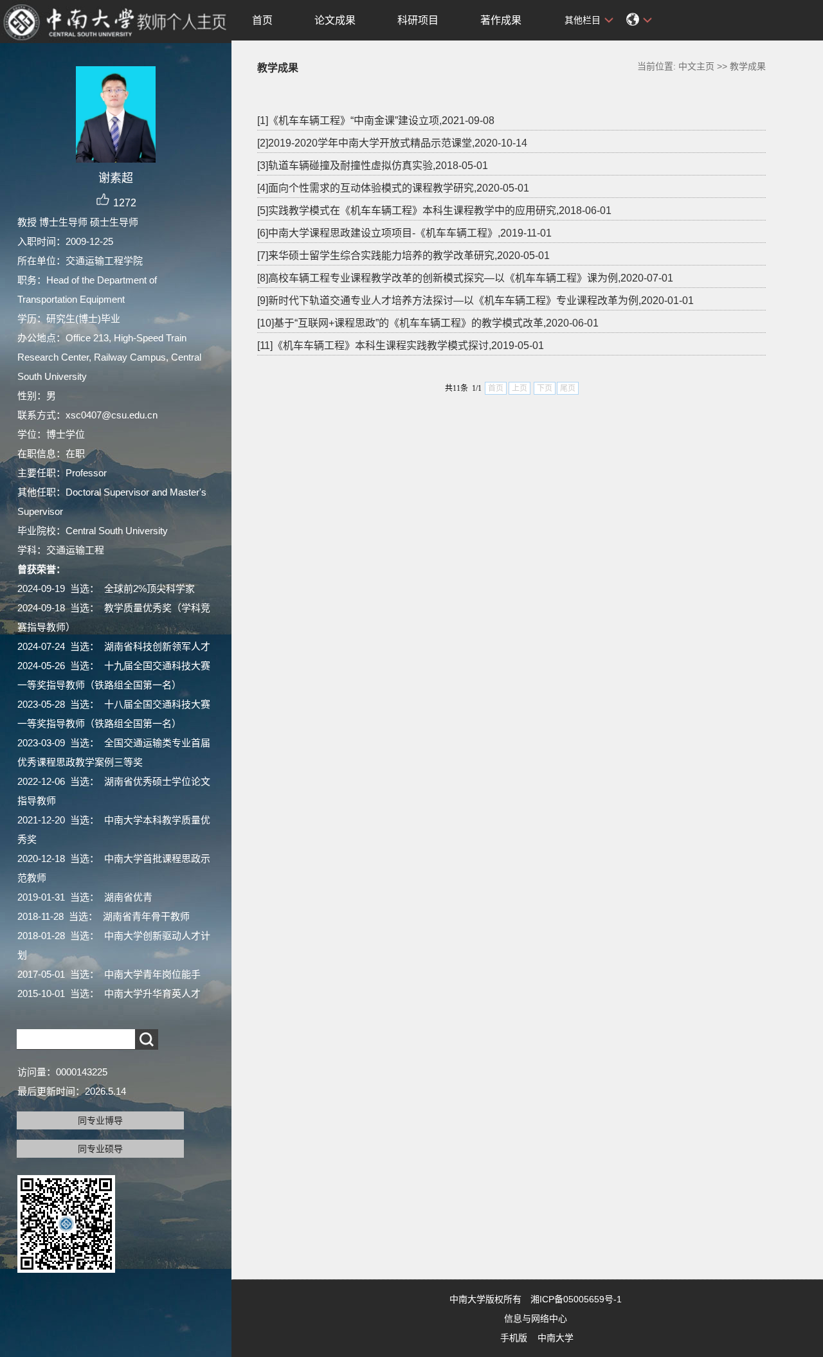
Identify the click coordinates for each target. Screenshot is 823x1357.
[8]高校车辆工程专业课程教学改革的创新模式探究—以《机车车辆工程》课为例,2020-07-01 (465, 278)
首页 (262, 20)
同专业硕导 (100, 1149)
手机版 (513, 1338)
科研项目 (418, 20)
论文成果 (335, 20)
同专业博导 (100, 1120)
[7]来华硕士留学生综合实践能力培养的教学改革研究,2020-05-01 (403, 255)
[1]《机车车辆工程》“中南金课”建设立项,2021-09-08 (375, 120)
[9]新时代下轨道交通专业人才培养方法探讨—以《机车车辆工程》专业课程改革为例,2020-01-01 (475, 300)
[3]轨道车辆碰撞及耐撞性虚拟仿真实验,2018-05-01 (372, 165)
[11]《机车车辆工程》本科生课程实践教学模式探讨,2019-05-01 (400, 345)
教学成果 (748, 66)
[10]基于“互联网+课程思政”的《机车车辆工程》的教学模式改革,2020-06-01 (428, 323)
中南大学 (556, 1338)
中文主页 (696, 66)
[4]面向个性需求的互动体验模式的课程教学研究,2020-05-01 (393, 188)
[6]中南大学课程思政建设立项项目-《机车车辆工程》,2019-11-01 (404, 233)
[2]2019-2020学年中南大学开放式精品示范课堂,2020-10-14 (392, 143)
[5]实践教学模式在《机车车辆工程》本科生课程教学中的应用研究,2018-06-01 (434, 210)
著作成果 (500, 20)
